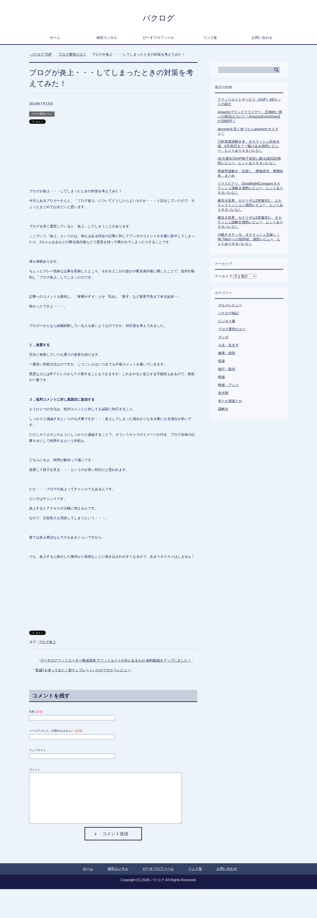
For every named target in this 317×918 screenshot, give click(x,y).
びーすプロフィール (158, 37)
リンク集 (210, 37)
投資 (221, 361)
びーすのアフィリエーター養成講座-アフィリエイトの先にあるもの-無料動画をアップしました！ (116, 660)
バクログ (158, 18)
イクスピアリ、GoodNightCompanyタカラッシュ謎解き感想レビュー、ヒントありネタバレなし (250, 188)
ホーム (55, 37)
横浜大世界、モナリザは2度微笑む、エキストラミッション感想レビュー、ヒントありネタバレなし (250, 205)
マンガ (223, 337)
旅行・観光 (226, 369)
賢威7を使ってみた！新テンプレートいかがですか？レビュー (82, 670)
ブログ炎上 (47, 642)
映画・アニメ (228, 385)
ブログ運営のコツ (41, 113)
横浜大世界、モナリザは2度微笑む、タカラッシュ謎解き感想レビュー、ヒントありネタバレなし (250, 222)
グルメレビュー (230, 305)
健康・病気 (226, 353)
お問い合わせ (262, 37)
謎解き (223, 409)
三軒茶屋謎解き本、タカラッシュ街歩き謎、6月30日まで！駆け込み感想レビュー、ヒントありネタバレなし (249, 146)
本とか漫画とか (230, 401)
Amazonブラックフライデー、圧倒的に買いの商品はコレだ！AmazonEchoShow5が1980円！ (250, 116)
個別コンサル (106, 37)
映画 (221, 377)
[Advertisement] (113, 158)
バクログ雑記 (228, 313)
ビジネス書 (226, 321)
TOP (41, 54)
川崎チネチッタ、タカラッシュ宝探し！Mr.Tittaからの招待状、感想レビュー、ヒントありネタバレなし (249, 239)
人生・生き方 (228, 345)
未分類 (223, 393)
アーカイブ (223, 276)
